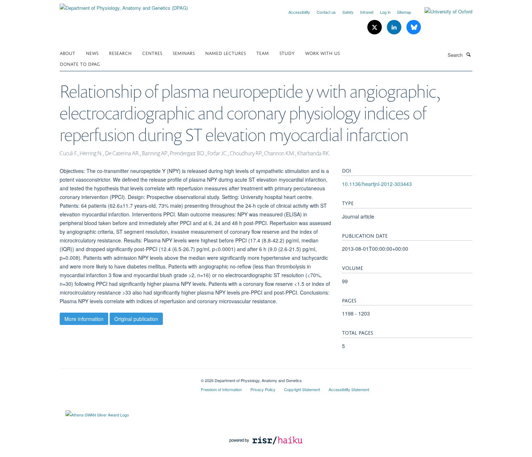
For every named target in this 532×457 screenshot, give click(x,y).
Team (262, 52)
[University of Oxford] (443, 11)
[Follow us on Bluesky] (413, 27)
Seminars (184, 52)
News (92, 52)
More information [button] (84, 318)
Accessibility (299, 12)
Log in (385, 12)
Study (287, 52)
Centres (152, 52)
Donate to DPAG (80, 63)
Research (120, 52)
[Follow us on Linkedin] (395, 27)
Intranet (366, 12)
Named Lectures (225, 52)
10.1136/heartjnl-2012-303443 (377, 183)
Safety (348, 12)
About (67, 52)
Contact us (326, 12)
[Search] (468, 54)
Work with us (322, 52)
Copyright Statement (302, 389)
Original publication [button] (136, 318)
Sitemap (404, 12)
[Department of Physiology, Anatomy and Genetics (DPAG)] (124, 5)
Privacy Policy (262, 389)
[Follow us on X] (375, 27)
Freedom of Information (221, 389)
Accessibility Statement (349, 389)
